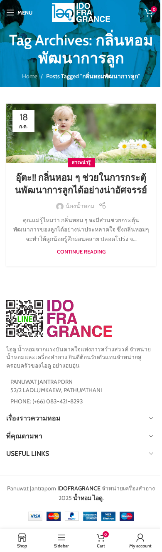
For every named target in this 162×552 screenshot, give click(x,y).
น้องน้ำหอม (80, 206)
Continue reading (81, 252)
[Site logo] (81, 11)
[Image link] (59, 317)
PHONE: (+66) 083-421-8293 (46, 401)
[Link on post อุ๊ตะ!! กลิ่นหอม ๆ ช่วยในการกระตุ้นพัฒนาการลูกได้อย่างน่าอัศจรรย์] (81, 133)
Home (29, 76)
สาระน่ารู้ (81, 162)
